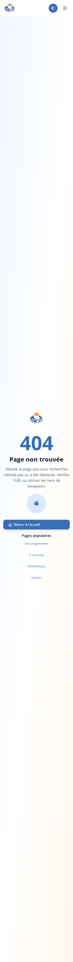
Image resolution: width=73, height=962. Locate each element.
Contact (36, 578)
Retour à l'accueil (27, 524)
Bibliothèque (36, 566)
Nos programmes (36, 543)
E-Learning (36, 555)
